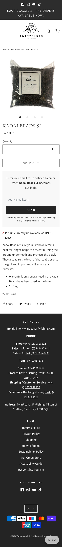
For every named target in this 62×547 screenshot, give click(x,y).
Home (4, 49)
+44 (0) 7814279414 (38, 348)
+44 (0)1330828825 (34, 343)
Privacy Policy (31, 434)
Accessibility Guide (31, 463)
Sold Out (31, 163)
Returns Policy (31, 428)
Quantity (7, 141)
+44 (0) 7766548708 (37, 353)
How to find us (31, 446)
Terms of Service (32, 220)
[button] (31, 85)
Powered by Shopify (43, 536)
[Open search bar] (48, 31)
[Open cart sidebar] (57, 31)
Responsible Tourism (31, 469)
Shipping (31, 440)
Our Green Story (31, 457)
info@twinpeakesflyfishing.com (35, 328)
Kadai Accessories (17, 49)
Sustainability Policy (31, 451)
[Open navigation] (4, 31)
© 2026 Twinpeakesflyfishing (22, 536)
